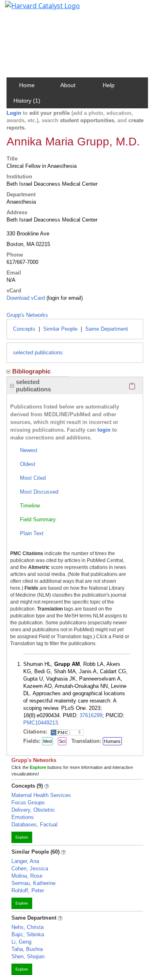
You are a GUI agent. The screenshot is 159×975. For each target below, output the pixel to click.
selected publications (38, 352)
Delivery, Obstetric (33, 810)
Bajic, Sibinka (27, 934)
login (103, 430)
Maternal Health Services (41, 795)
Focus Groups (28, 802)
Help (109, 85)
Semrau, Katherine (33, 883)
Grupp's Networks (27, 315)
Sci (62, 741)
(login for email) (64, 298)
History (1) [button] (26, 100)
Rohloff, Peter (27, 890)
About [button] (67, 85)
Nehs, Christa (27, 927)
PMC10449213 (40, 723)
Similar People (60, 329)
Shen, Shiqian (27, 956)
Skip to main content (34, 9)
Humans (112, 741)
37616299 (91, 715)
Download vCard (26, 298)
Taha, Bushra (27, 949)
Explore (21, 837)
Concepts (24, 329)
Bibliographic (31, 371)
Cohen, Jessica (29, 868)
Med (47, 741)
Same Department (106, 329)
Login (14, 113)
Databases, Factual (34, 824)
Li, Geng (21, 942)
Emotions (22, 817)
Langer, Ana (25, 861)
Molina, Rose (26, 876)
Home (27, 85)
